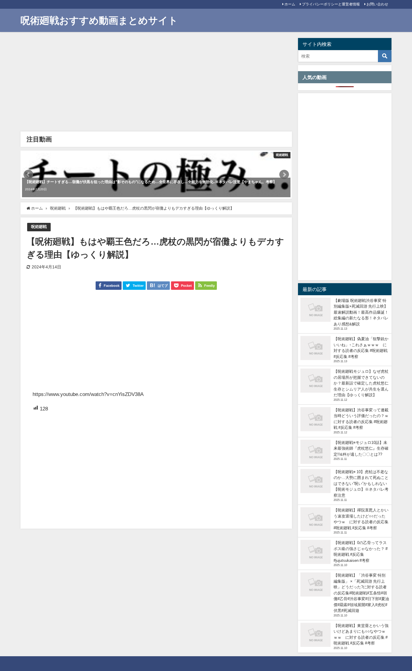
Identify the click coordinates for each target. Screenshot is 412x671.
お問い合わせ (377, 4)
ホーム (289, 4)
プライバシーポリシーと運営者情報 (331, 4)
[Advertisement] (156, 83)
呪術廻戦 (39, 227)
